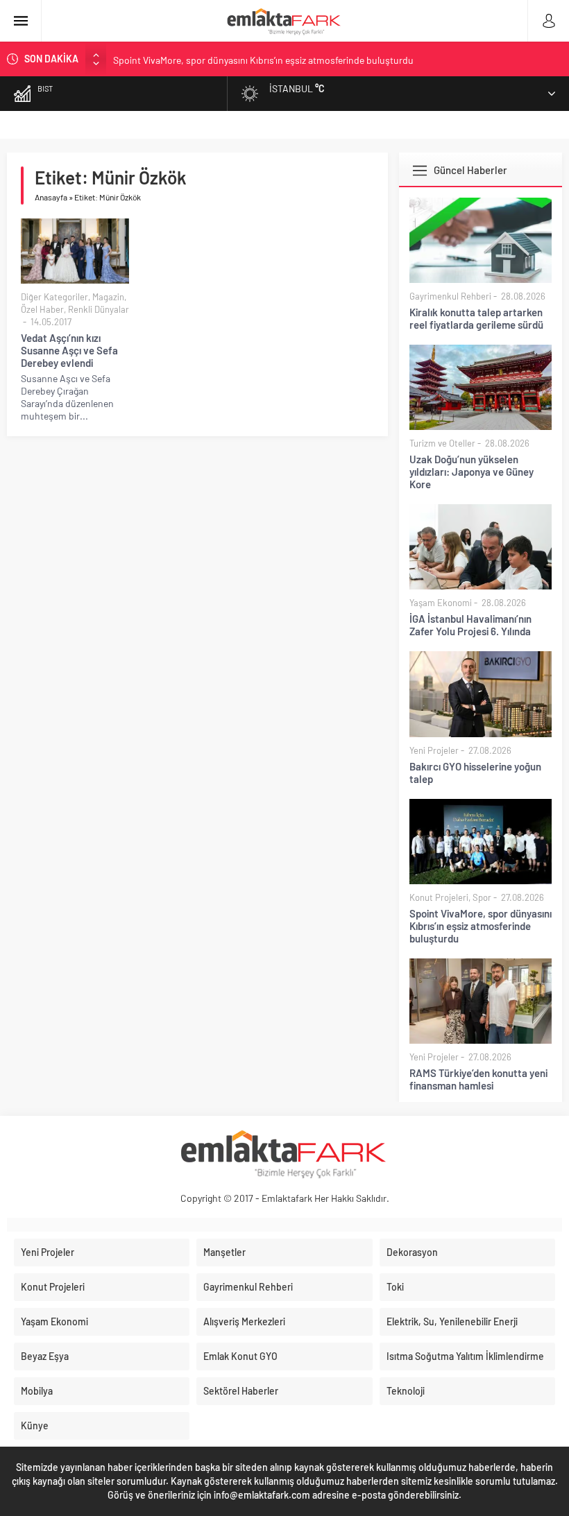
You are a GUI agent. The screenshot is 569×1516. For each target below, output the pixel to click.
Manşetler (224, 1252)
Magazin (108, 296)
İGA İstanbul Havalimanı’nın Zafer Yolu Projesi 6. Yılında (470, 624)
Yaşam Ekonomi (440, 602)
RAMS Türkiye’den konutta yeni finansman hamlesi (478, 1079)
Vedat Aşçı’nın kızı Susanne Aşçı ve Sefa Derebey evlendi (69, 350)
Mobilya (37, 1391)
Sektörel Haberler (240, 1391)
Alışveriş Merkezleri (244, 1321)
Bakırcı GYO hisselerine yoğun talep (475, 772)
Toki (395, 1287)
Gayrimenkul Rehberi (450, 296)
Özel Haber (42, 309)
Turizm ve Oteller (442, 443)
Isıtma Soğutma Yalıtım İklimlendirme (465, 1356)
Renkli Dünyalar (98, 309)
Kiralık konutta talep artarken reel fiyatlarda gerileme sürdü (476, 318)
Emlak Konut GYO (240, 1356)
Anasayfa (51, 197)
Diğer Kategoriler (54, 296)
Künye (35, 1425)
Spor (482, 897)
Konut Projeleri (438, 897)
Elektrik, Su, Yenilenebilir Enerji (452, 1321)
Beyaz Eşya (45, 1356)
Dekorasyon (412, 1252)
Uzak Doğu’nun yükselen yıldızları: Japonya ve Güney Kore (471, 471)
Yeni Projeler (434, 750)
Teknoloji (406, 1391)
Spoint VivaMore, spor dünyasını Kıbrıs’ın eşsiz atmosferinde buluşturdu (263, 58)
